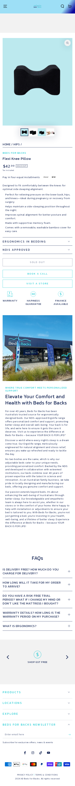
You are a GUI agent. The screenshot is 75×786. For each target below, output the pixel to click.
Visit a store (37, 283)
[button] (62, 6)
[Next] (67, 657)
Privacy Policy (25, 774)
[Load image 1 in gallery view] (24, 132)
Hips (16, 144)
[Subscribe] (70, 735)
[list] (37, 657)
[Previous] (8, 657)
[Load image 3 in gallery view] (42, 132)
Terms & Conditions (46, 774)
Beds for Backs (14, 153)
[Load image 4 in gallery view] (50, 132)
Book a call (37, 274)
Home (6, 144)
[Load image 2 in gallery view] (33, 132)
